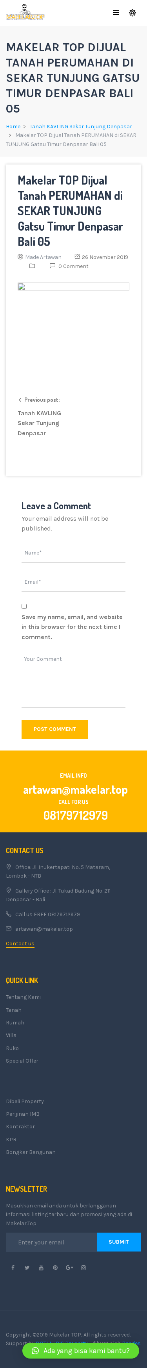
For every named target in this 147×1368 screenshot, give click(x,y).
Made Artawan (43, 257)
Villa (11, 1035)
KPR (11, 1139)
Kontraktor (20, 1126)
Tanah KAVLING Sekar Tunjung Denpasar (81, 126)
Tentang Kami (23, 997)
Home (13, 126)
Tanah (14, 1010)
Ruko (12, 1048)
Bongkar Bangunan (31, 1152)
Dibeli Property (25, 1101)
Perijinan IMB (23, 1114)
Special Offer (22, 1060)
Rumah (15, 1022)
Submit (119, 1242)
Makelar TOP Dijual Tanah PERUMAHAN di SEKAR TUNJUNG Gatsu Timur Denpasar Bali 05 (70, 210)
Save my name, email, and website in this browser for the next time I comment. (72, 627)
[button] (80, 1351)
